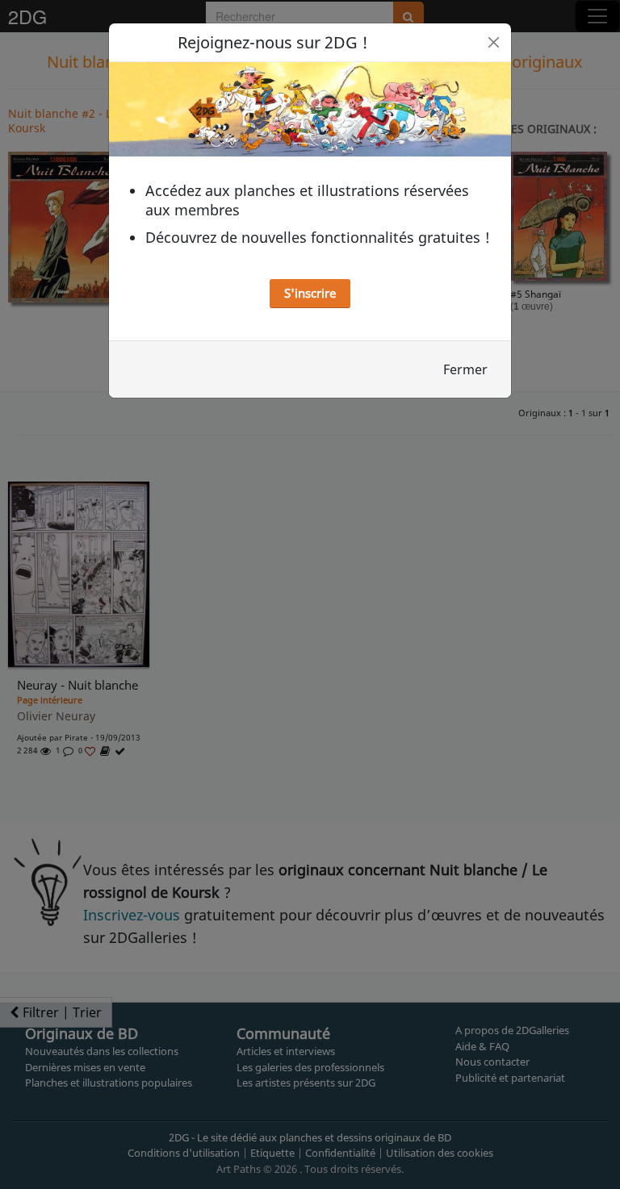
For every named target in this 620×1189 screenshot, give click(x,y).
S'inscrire (310, 293)
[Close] (493, 42)
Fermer (465, 369)
